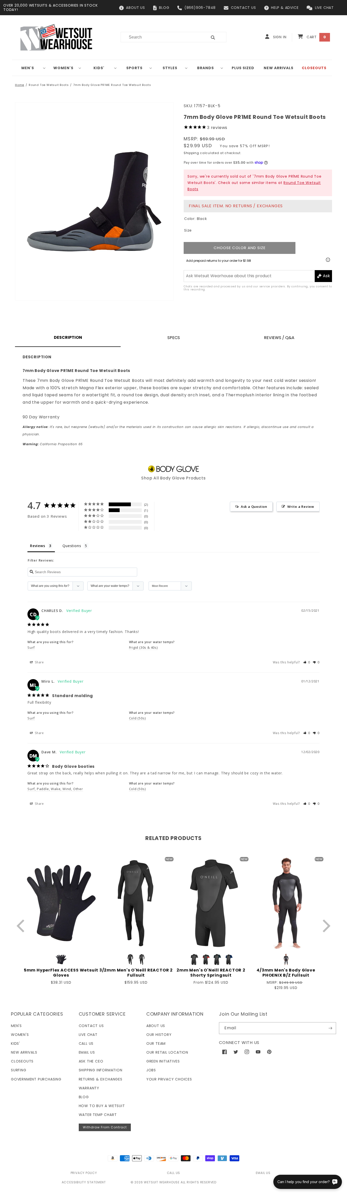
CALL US (173, 1173)
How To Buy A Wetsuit (102, 1105)
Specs (173, 338)
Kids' (98, 68)
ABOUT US (135, 7)
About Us (155, 1025)
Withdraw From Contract (105, 1127)
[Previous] (22, 926)
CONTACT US (243, 7)
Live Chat (88, 1034)
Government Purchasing (36, 1079)
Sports (134, 68)
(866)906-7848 (200, 7)
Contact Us (91, 1025)
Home (19, 85)
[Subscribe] (330, 1028)
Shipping (191, 153)
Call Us (86, 1043)
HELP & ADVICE (284, 7)
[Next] (325, 926)
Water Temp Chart (98, 1114)
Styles (170, 68)
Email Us (87, 1052)
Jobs (151, 1070)
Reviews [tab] (37, 545)
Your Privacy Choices (169, 1079)
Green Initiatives (163, 1061)
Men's (27, 68)
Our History (159, 1034)
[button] (30, 68)
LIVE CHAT (324, 7)
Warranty (89, 1088)
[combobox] (161, 37)
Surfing (18, 1070)
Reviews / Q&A (279, 338)
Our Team (156, 1043)
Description (68, 337)
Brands (205, 68)
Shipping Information (100, 1070)
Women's (63, 68)
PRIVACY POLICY (84, 1173)
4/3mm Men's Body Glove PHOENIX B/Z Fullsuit (286, 973)
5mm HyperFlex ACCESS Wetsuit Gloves (61, 973)
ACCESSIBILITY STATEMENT (84, 1182)
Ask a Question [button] (254, 506)
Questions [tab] (71, 545)
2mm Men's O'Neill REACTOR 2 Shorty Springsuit (211, 973)
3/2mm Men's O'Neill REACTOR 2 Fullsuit (136, 973)
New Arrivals (24, 1052)
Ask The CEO (91, 1061)
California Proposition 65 (53, 444)
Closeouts (22, 1061)
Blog (84, 1096)
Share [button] (39, 662)
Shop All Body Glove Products (173, 478)
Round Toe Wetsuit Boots (49, 85)
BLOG (164, 7)
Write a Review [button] (300, 506)
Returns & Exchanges (100, 1079)
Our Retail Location (167, 1052)
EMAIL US (263, 1173)
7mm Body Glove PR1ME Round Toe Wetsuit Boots (112, 85)
